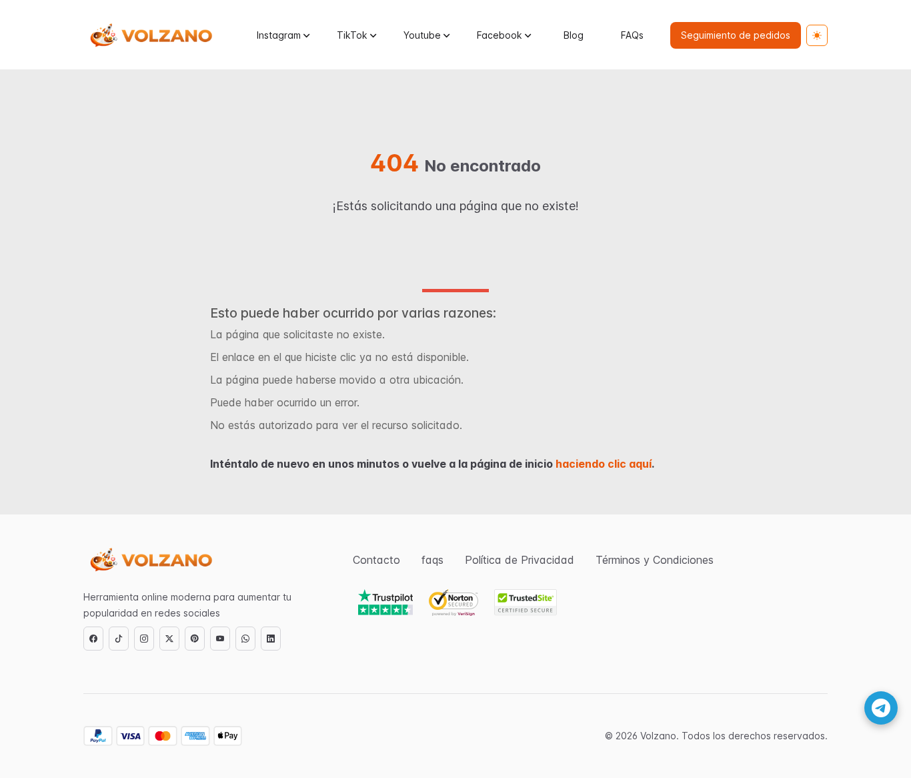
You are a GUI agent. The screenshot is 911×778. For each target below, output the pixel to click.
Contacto (376, 559)
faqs (432, 559)
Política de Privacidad (519, 559)
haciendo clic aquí (604, 463)
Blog (574, 35)
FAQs (632, 35)
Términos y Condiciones (655, 559)
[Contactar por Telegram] (881, 708)
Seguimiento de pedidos (735, 35)
